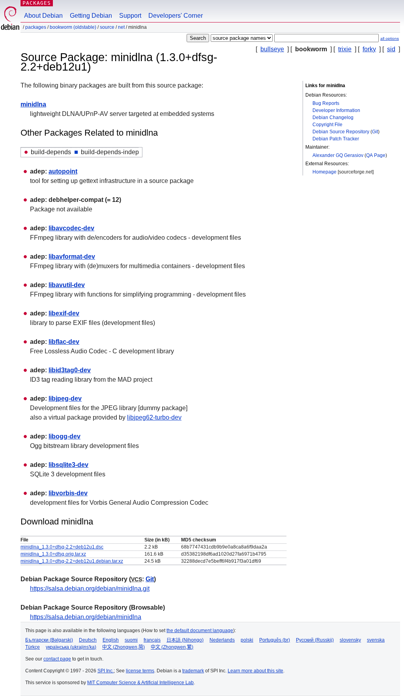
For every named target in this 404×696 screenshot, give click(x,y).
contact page (57, 659)
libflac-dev (64, 341)
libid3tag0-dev (70, 370)
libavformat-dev (72, 256)
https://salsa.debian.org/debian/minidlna (85, 617)
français (152, 640)
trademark (193, 671)
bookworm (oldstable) (73, 27)
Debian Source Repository (340, 131)
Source (107, 27)
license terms (140, 671)
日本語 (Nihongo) (185, 640)
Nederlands (222, 640)
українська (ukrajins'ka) (71, 647)
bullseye (272, 49)
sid (391, 49)
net (121, 27)
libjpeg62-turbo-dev (154, 417)
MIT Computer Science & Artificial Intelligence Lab (140, 682)
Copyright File (327, 124)
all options (389, 38)
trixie (345, 49)
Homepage (324, 172)
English (111, 640)
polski (247, 640)
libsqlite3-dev (68, 464)
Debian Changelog (333, 117)
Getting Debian (91, 15)
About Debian (43, 15)
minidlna (33, 104)
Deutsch (88, 640)
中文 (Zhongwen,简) (123, 647)
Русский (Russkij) (315, 640)
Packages (36, 3)
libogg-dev (64, 436)
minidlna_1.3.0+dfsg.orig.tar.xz (53, 554)
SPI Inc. (105, 671)
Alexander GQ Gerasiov (337, 155)
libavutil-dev (67, 285)
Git (375, 131)
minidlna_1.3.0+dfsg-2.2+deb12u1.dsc (62, 547)
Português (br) (274, 640)
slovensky (350, 640)
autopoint (63, 171)
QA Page (375, 155)
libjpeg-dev (65, 398)
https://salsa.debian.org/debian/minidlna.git (90, 588)
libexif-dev (64, 313)
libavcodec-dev (71, 228)
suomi (131, 640)
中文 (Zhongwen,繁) (172, 647)
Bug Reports (325, 103)
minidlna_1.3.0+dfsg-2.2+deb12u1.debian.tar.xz (72, 561)
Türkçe (32, 647)
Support (130, 15)
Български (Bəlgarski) (49, 640)
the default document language (199, 630)
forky (369, 49)
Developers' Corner (175, 15)
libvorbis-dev (68, 493)
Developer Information (336, 110)
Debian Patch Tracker (335, 139)
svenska (376, 640)
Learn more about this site (255, 671)
